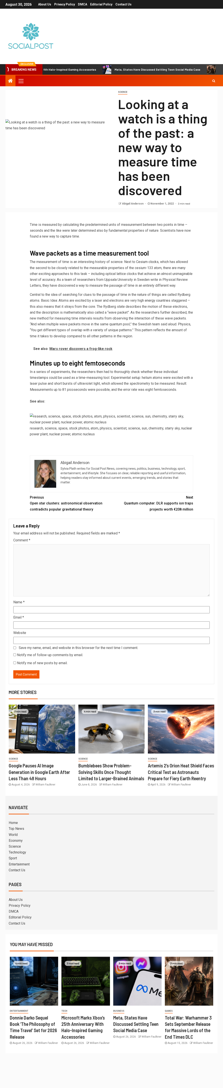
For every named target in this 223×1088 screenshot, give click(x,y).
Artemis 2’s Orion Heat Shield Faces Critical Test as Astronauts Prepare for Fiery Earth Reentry (181, 772)
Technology (17, 852)
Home (13, 823)
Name (19, 602)
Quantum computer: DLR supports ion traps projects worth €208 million (158, 503)
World (13, 835)
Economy (16, 840)
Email (18, 617)
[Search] (213, 81)
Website (19, 633)
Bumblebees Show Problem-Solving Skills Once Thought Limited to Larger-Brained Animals (111, 772)
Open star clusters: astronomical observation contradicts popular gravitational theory (66, 503)
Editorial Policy (101, 4)
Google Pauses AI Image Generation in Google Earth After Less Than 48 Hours (39, 772)
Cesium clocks (147, 262)
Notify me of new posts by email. (42, 663)
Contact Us (123, 4)
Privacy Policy (64, 4)
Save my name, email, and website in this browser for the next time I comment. (78, 648)
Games (169, 1011)
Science (122, 92)
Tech (64, 1011)
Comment (21, 540)
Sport (13, 858)
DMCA (82, 4)
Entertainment (19, 864)
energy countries (157, 300)
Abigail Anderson (133, 203)
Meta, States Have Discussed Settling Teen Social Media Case (135, 69)
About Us (44, 4)
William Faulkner (45, 784)
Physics (184, 324)
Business (118, 1011)
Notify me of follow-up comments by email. (50, 655)
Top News (16, 829)
